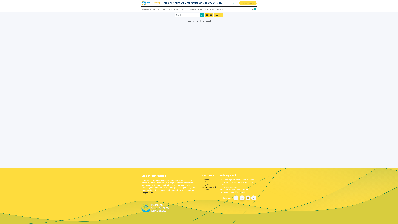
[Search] (202, 15)
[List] (211, 15)
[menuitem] (145, 9)
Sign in (233, 3)
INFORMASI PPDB (247, 3)
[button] (218, 15)
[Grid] (207, 15)
